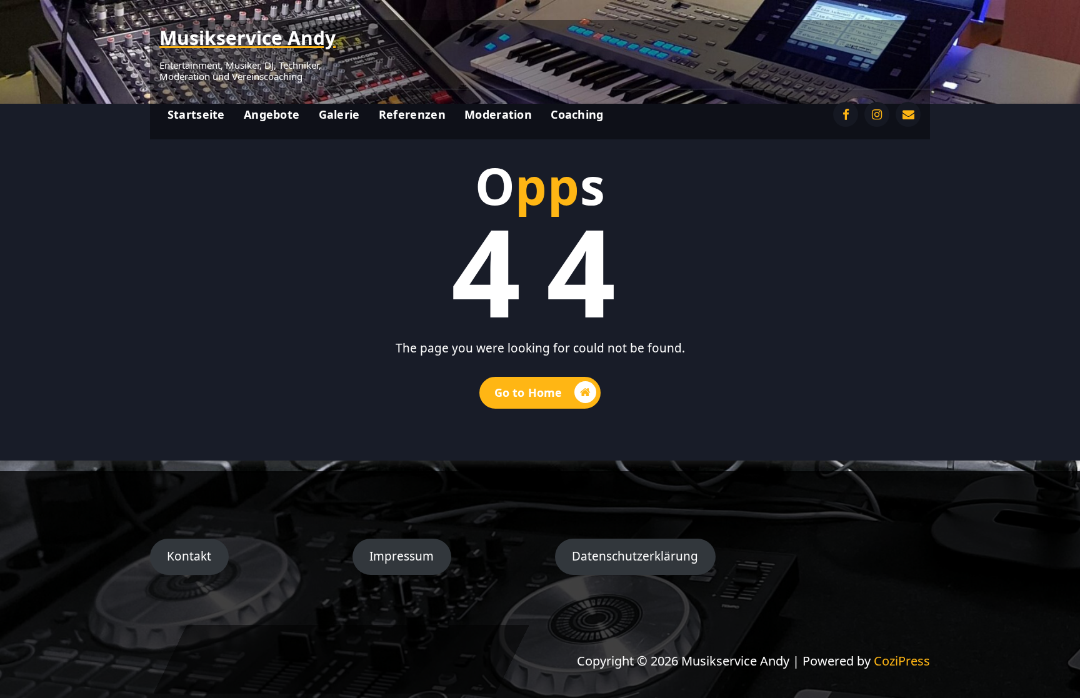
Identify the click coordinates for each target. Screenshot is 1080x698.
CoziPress (902, 660)
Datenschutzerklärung (635, 556)
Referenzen (412, 114)
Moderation (498, 114)
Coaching (577, 114)
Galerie (339, 114)
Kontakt (189, 556)
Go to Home (528, 392)
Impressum (401, 556)
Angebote (271, 114)
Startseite (196, 114)
